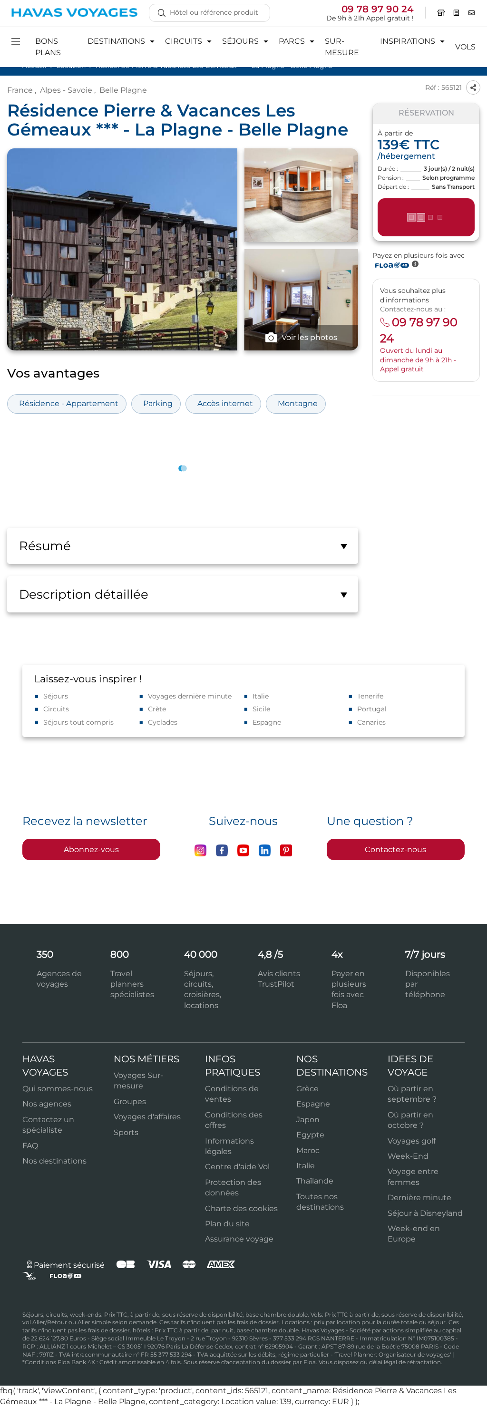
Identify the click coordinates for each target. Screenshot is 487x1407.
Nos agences (46, 1103)
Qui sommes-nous (57, 1088)
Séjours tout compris (78, 722)
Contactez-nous (395, 849)
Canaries (371, 722)
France (20, 90)
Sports (126, 1132)
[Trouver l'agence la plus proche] (441, 13)
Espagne (267, 722)
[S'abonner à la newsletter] (472, 13)
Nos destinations (54, 1160)
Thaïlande (314, 1180)
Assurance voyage (239, 1238)
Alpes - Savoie (66, 90)
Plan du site (227, 1223)
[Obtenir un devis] (456, 13)
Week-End (408, 1156)
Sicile (261, 709)
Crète (157, 709)
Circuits (56, 709)
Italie (261, 696)
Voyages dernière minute (190, 696)
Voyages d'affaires (147, 1116)
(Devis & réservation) (426, 217)
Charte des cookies (241, 1208)
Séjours (55, 696)
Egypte (310, 1134)
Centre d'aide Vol (237, 1166)
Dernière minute (419, 1197)
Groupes (130, 1101)
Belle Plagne (123, 90)
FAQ (30, 1145)
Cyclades (162, 722)
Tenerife (370, 696)
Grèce (307, 1088)
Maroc (308, 1150)
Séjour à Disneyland (425, 1213)
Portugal (372, 709)
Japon (308, 1119)
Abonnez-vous (91, 849)
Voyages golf (412, 1140)
